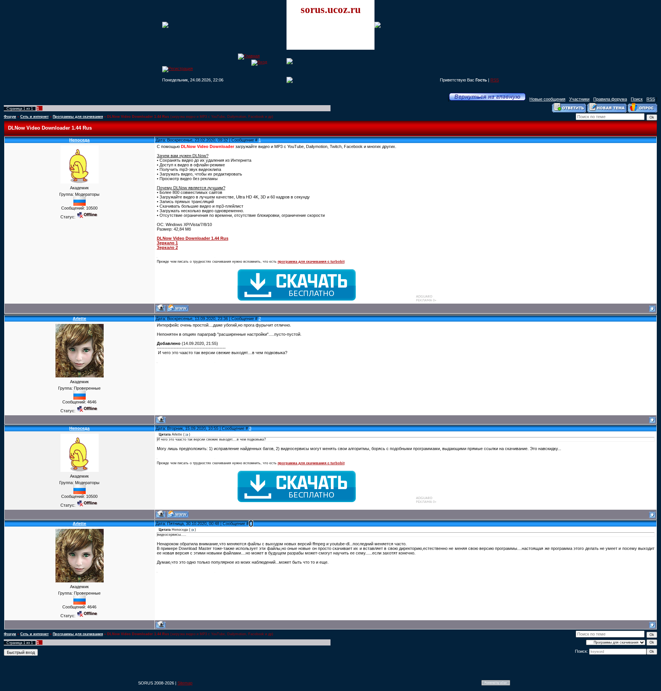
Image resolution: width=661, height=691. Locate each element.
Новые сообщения (547, 99)
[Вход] (259, 62)
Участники (579, 99)
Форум (10, 117)
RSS (494, 80)
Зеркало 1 (167, 243)
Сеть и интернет (34, 117)
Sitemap (184, 683)
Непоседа (79, 140)
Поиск (637, 99)
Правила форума (610, 99)
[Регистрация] (177, 68)
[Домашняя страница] (178, 308)
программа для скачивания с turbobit (311, 261)
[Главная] (249, 56)
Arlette (79, 318)
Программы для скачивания (78, 117)
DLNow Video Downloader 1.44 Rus (138, 117)
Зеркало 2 (167, 247)
